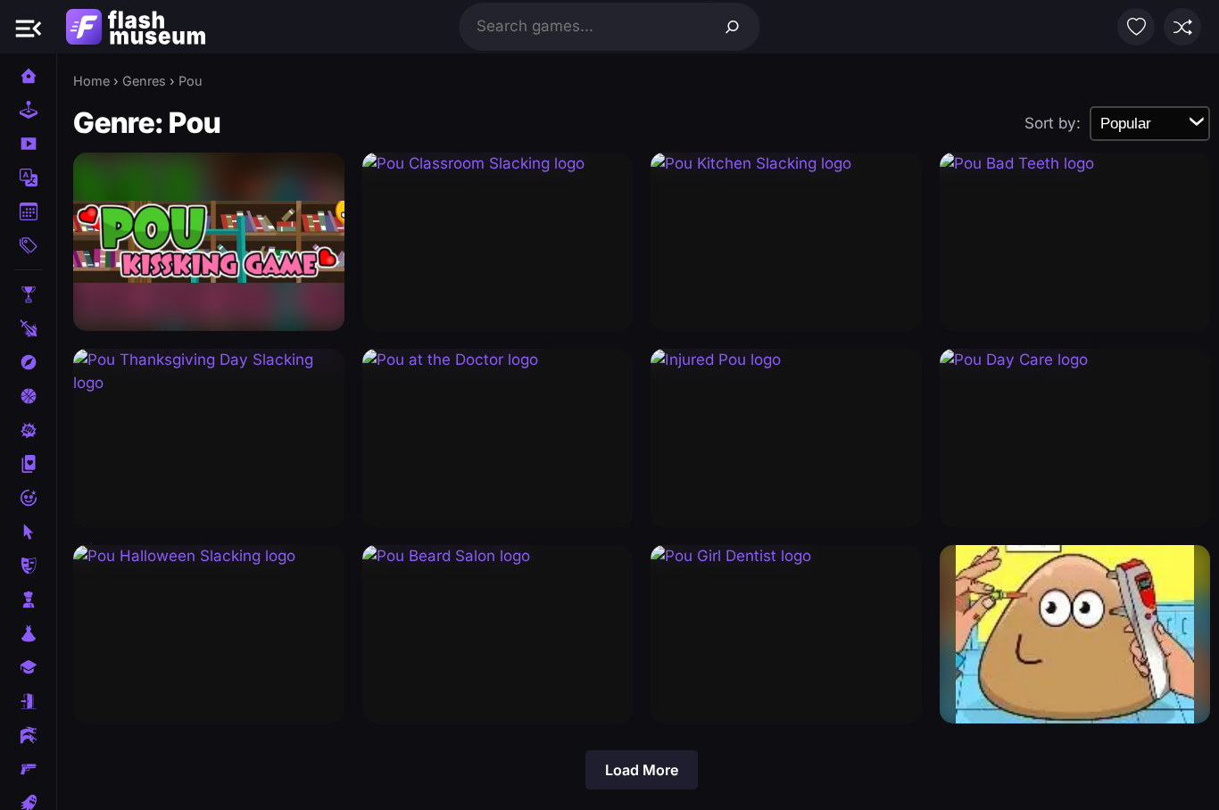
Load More (641, 770)
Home (91, 80)
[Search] (733, 26)
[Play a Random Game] (1182, 26)
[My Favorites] (1136, 26)
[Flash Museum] (135, 27)
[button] (28, 27)
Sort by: (1052, 123)
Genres (144, 80)
